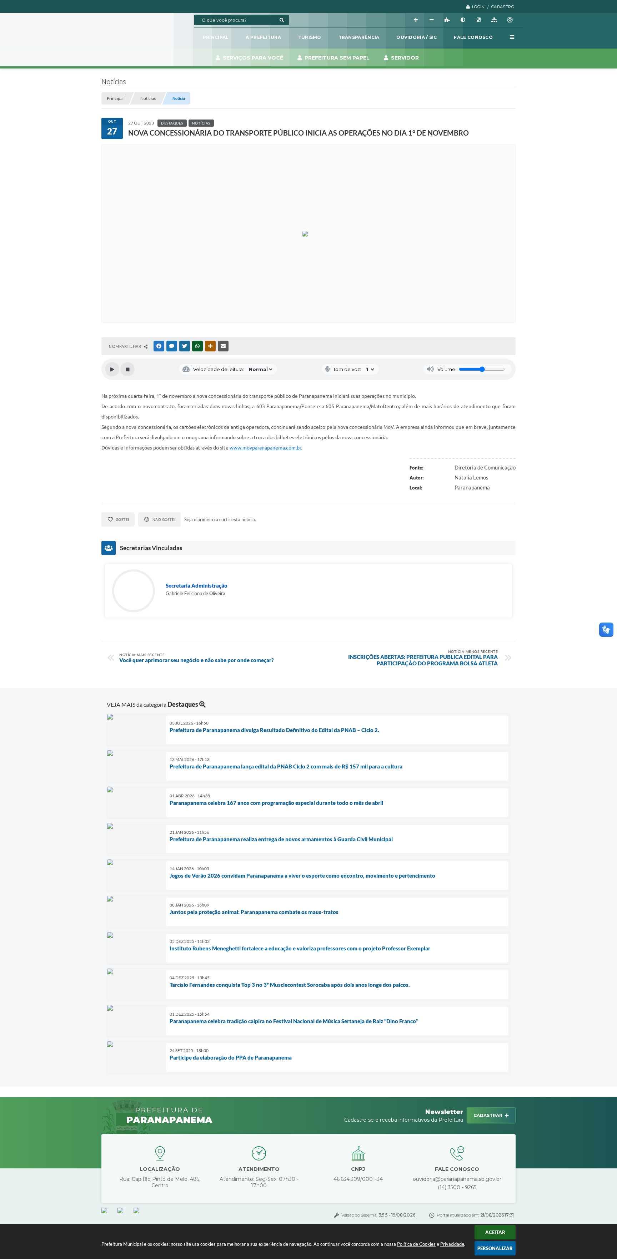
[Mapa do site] (494, 20)
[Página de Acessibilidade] (510, 20)
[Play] (112, 369)
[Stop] (127, 369)
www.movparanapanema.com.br (265, 448)
